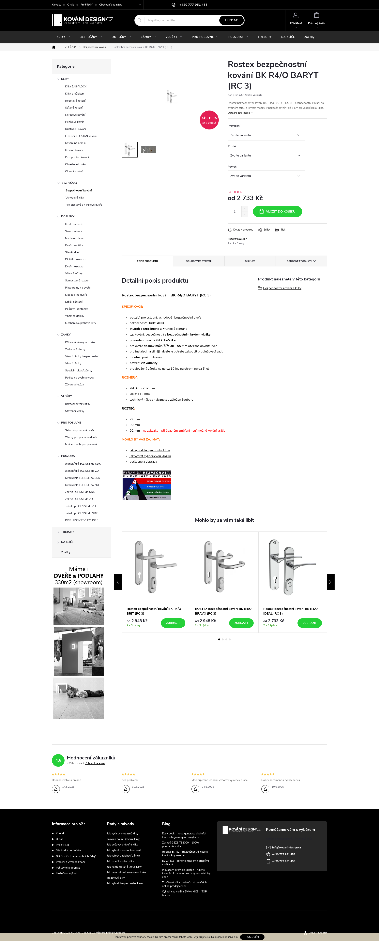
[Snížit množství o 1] (244, 214)
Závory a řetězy (74, 384)
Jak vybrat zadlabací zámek (123, 856)
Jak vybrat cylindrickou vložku (125, 850)
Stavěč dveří (72, 252)
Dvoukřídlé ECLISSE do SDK (82, 478)
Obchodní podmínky (110, 5)
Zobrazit (173, 623)
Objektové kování (75, 164)
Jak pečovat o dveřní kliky (122, 844)
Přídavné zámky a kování (80, 342)
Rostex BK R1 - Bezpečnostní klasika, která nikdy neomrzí (185, 853)
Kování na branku (75, 143)
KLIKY (65, 79)
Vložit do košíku (281, 211)
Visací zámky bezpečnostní (81, 356)
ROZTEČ (128, 408)
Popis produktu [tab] (147, 261)
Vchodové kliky (75, 198)
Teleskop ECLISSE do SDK (81, 513)
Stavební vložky (74, 411)
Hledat (231, 20)
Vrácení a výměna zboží (70, 862)
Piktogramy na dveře (77, 288)
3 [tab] (226, 639)
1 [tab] (219, 639)
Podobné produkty (299, 261)
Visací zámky (73, 363)
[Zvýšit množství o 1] (244, 209)
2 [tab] (223, 639)
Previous (118, 582)
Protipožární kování (77, 157)
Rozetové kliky (116, 878)
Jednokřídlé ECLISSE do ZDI (82, 471)
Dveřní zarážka (74, 245)
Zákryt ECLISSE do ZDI (79, 499)
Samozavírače (73, 231)
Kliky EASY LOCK (75, 86)
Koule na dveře (74, 224)
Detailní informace (239, 113)
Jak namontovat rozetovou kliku (126, 872)
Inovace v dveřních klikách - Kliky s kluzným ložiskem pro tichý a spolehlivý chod (186, 873)
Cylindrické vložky (202, 917)
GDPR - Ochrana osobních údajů (76, 856)
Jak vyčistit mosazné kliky (122, 833)
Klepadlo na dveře (76, 295)
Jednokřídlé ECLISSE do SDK (83, 464)
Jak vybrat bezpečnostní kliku (125, 883)
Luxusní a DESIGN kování (81, 136)
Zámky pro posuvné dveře (81, 437)
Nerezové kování (75, 115)
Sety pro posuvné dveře (79, 430)
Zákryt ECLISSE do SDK (80, 492)
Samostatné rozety (76, 280)
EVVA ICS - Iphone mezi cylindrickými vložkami (185, 862)
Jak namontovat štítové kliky (124, 867)
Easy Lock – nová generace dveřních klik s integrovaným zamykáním (184, 835)
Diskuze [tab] (250, 261)
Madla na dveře (74, 238)
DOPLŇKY (67, 216)
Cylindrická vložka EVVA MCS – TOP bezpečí (184, 893)
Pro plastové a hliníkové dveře (84, 205)
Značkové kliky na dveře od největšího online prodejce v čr (185, 884)
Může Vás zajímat (66, 873)
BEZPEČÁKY (69, 183)
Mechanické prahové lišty (80, 323)
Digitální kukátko (75, 259)
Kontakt (56, 5)
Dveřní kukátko (74, 266)
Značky (65, 552)
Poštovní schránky (76, 309)
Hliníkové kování (75, 122)
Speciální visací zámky (78, 370)
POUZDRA (68, 456)
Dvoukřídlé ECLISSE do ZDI (82, 485)
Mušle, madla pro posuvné (81, 444)
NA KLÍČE (67, 542)
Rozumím (252, 937)
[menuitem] (63, 37)
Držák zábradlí (74, 302)
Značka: (237, 239)
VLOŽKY (66, 396)
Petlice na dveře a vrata (79, 378)
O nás (70, 5)
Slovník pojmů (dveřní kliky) (123, 839)
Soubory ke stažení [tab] (198, 261)
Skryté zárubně (174, 917)
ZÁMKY (66, 334)
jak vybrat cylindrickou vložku (150, 456)
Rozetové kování (75, 101)
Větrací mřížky (74, 273)
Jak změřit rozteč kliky (120, 861)
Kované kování (74, 150)
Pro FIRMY (87, 5)
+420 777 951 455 (283, 854)
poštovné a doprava (143, 461)
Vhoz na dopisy (74, 316)
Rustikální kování (75, 129)
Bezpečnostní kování (79, 190)
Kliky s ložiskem (74, 94)
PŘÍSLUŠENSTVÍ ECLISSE (81, 520)
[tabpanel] (156, 582)
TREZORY (67, 532)
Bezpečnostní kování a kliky (282, 288)
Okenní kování (74, 171)
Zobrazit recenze (95, 763)
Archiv (166, 901)
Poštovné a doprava (68, 868)
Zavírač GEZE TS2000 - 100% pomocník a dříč (180, 844)
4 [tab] (230, 639)
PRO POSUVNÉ (71, 423)
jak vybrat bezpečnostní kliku (150, 450)
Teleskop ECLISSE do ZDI (81, 506)
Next (331, 582)
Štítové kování (74, 108)
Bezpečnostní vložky (77, 404)
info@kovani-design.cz (286, 847)
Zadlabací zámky (75, 349)
